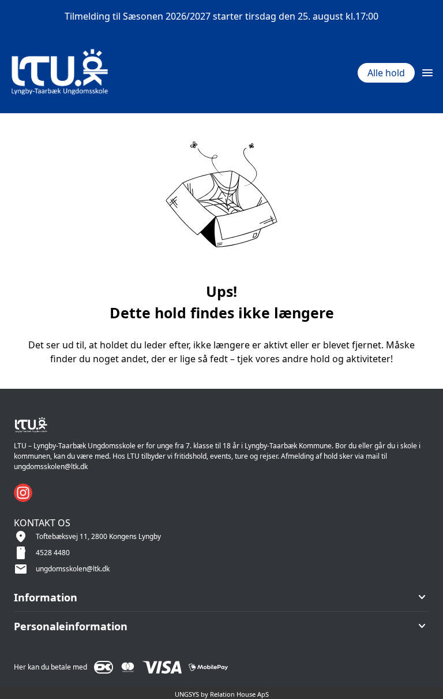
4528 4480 (53, 552)
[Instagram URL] (23, 493)
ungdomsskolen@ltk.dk (73, 569)
